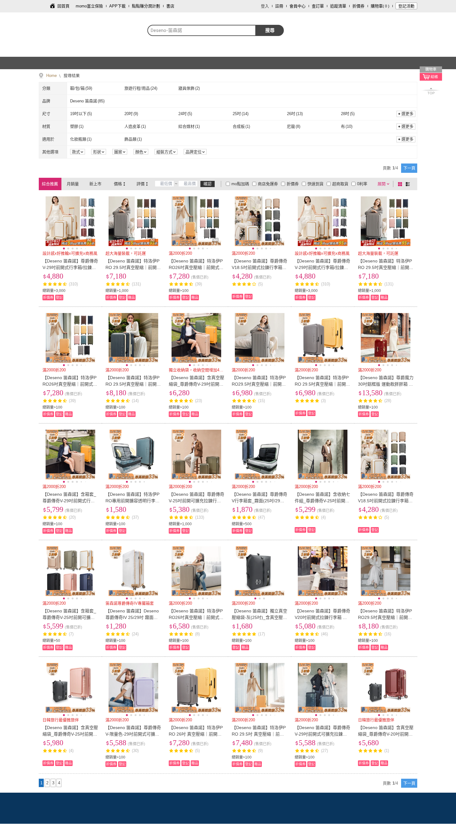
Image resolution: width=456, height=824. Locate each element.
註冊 (279, 6)
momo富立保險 (89, 6)
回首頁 (63, 6)
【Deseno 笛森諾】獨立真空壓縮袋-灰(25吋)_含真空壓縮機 (259, 617)
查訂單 (318, 6)
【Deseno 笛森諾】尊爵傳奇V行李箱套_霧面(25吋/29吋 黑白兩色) (259, 501)
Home (51, 75)
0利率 (362, 183)
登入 (265, 6)
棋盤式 (401, 184)
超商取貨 (340, 183)
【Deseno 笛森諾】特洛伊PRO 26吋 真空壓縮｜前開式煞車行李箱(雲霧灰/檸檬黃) (196, 734)
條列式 (409, 184)
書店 (170, 6)
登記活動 (406, 6)
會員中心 (297, 6)
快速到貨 (315, 183)
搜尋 (270, 30)
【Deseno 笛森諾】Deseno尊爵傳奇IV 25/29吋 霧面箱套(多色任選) (132, 617)
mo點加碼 (240, 183)
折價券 (358, 6)
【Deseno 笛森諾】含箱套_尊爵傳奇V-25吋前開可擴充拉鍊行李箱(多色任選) (69, 617)
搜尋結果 (71, 75)
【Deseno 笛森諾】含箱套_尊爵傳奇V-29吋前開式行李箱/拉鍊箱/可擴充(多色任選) (69, 501)
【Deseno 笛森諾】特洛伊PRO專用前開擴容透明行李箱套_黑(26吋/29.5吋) (132, 501)
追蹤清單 (338, 6)
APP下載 (117, 6)
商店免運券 (268, 183)
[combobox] (202, 30)
